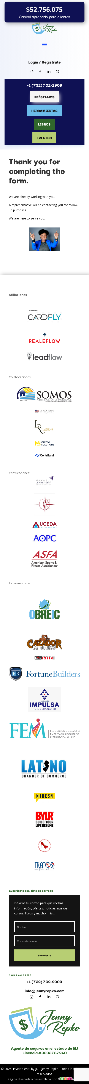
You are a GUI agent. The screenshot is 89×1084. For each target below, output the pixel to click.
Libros (44, 124)
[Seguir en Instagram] (31, 71)
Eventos (44, 137)
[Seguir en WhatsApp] (57, 71)
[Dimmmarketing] (69, 1079)
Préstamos (44, 96)
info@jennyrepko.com (45, 990)
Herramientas (44, 110)
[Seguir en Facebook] (40, 71)
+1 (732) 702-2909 (44, 981)
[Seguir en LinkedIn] (48, 71)
